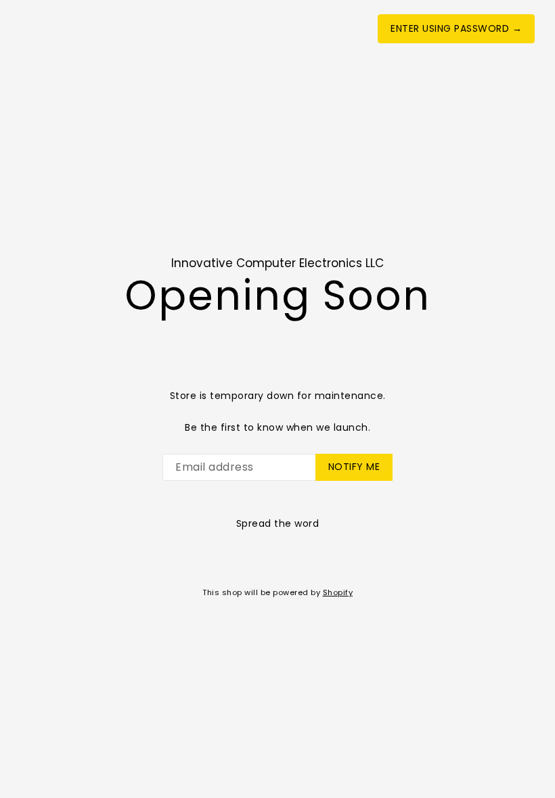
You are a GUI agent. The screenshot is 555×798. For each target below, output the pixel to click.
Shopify (338, 592)
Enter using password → (456, 28)
